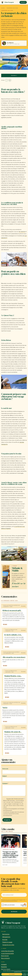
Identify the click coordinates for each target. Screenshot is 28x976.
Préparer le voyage (7, 942)
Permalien (23, 606)
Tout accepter (12, 974)
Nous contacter (5, 958)
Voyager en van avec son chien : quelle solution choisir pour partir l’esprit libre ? (10, 854)
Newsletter (4, 966)
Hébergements (6, 937)
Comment (5, 783)
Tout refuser (24, 974)
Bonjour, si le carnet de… (12, 732)
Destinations (5, 934)
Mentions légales (5, 969)
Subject (4, 776)
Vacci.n (4, 708)
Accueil (3, 8)
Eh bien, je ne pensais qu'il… (11, 610)
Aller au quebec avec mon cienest (13, 657)
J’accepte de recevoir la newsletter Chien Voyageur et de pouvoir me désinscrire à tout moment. (13, 900)
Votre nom (5, 768)
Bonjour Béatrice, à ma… (13, 676)
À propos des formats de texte (14, 798)
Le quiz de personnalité (7, 953)
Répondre (5, 624)
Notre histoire (5, 955)
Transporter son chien (12, 8)
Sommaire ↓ (23, 2)
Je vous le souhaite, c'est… (13, 635)
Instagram (4, 964)
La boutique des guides (7, 951)
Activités (4, 939)
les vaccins (22, 231)
